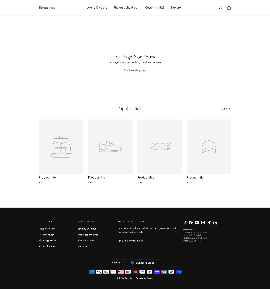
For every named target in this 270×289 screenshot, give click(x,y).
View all (226, 108)
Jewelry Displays (96, 7)
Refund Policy (47, 234)
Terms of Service (48, 246)
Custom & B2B (155, 7)
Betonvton (47, 7)
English (116, 262)
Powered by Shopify (144, 278)
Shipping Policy (48, 240)
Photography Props (126, 7)
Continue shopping (135, 70)
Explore (176, 7)
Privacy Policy (47, 228)
